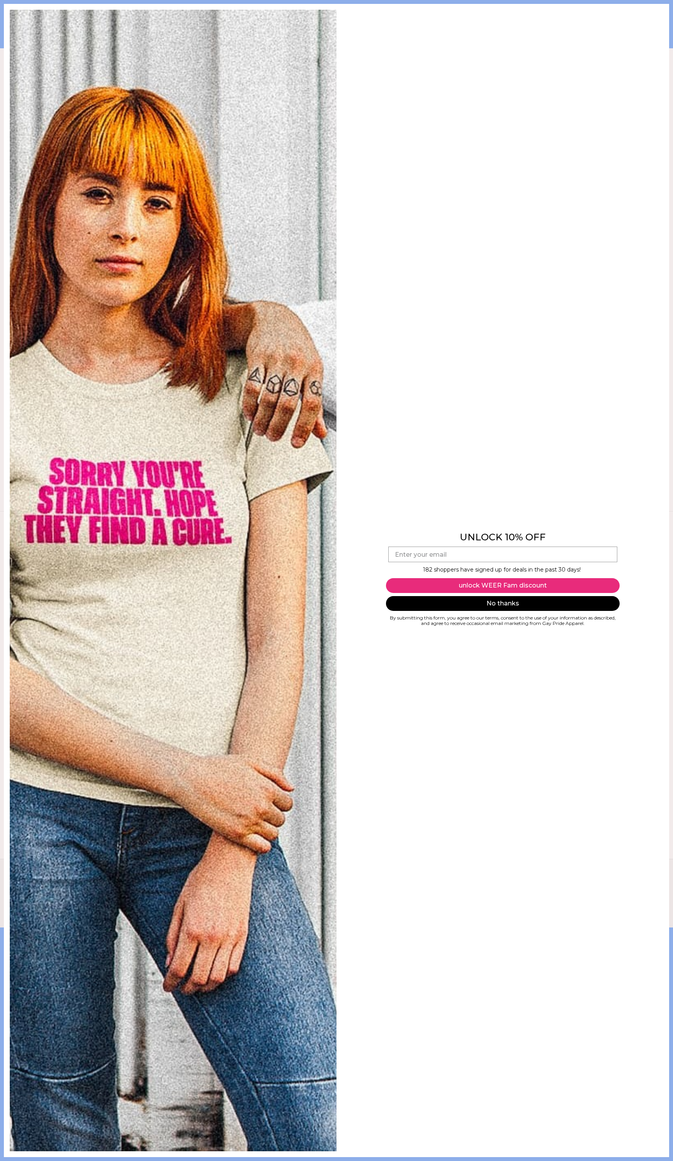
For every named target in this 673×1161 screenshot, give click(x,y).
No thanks (502, 603)
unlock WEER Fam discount (503, 585)
